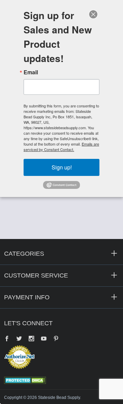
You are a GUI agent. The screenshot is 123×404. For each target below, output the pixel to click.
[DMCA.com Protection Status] (25, 380)
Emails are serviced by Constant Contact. (61, 146)
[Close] (93, 14)
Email (31, 72)
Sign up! (62, 167)
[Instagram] (31, 339)
